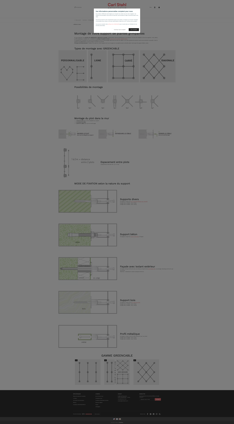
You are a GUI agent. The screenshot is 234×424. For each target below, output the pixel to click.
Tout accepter (134, 29)
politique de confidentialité (113, 24)
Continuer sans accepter (120, 29)
